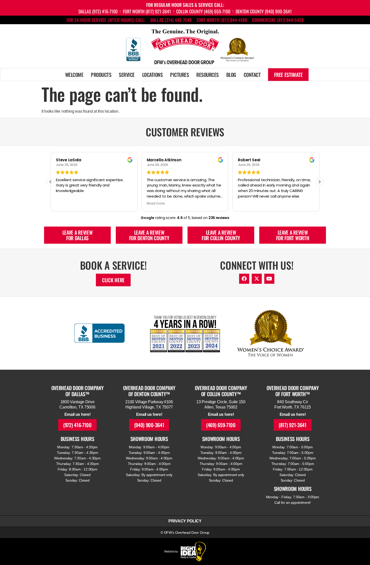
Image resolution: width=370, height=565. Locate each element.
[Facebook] (244, 279)
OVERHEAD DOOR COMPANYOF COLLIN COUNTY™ (221, 391)
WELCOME (74, 74)
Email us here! (77, 414)
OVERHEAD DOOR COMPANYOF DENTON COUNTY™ (149, 391)
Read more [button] (156, 203)
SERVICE (127, 74)
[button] (319, 181)
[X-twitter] (257, 279)
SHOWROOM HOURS (149, 439)
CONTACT (252, 74)
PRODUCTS (101, 74)
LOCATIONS (152, 74)
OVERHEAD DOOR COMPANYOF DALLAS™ (77, 391)
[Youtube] (269, 279)
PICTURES (179, 74)
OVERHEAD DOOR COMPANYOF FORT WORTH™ (293, 391)
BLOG (231, 74)
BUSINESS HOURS (77, 439)
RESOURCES (207, 74)
